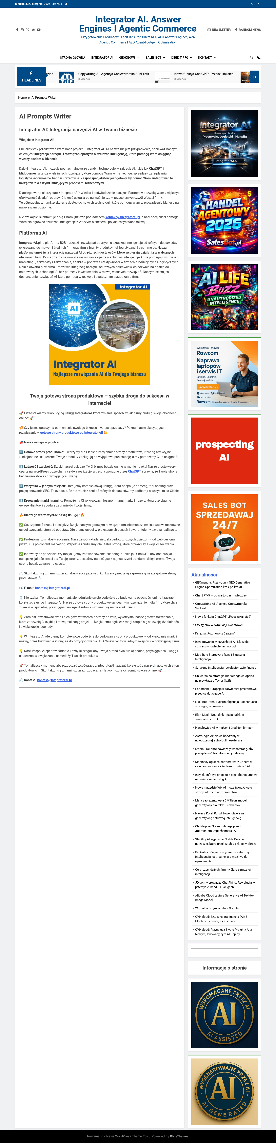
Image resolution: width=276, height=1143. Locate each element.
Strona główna (72, 57)
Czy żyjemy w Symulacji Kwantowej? (244, 74)
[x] (28, 29)
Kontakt (205, 57)
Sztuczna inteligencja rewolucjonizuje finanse (225, 667)
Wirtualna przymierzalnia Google (217, 908)
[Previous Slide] (252, 3)
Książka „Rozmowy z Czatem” (215, 633)
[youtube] (39, 29)
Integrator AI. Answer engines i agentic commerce (138, 24)
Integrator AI (102, 57)
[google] (33, 29)
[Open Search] (251, 57)
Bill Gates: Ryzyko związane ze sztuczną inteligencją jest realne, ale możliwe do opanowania (222, 856)
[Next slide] (258, 3)
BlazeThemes (179, 1136)
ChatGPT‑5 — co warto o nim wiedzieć (221, 595)
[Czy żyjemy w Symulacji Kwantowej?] (206, 79)
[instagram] (22, 29)
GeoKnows (127, 57)
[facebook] (17, 29)
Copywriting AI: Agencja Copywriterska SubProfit (72, 74)
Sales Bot (153, 57)
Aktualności (204, 575)
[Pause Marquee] (254, 77)
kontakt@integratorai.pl (52, 588)
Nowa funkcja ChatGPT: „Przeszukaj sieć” (215, 3)
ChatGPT (134, 471)
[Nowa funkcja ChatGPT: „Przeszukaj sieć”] (121, 79)
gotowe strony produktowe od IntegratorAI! (71, 433)
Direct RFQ (179, 57)
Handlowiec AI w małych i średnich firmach (224, 728)
